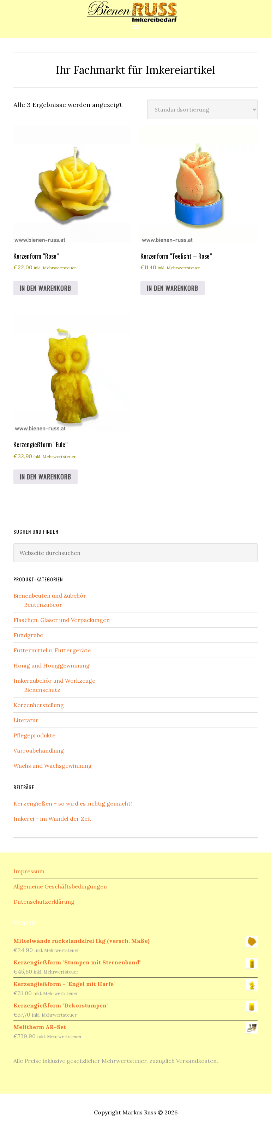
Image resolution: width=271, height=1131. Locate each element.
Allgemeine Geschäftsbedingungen (60, 886)
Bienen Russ (135, 11)
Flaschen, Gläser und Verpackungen (61, 619)
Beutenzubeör (43, 604)
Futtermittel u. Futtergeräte (52, 650)
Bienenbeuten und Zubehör (49, 595)
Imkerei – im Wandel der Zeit (52, 818)
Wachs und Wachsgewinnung (52, 765)
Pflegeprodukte (34, 735)
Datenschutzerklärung (43, 901)
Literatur (25, 720)
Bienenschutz (42, 689)
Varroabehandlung (38, 750)
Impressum (28, 871)
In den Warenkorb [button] (45, 288)
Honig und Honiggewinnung (51, 665)
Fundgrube (28, 635)
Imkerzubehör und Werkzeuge (54, 680)
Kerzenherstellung (38, 704)
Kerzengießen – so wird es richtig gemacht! (72, 803)
